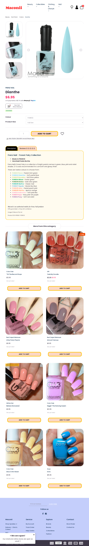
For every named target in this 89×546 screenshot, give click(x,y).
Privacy (16, 544)
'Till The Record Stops (14, 274)
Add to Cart (44, 133)
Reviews (23, 148)
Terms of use (9, 544)
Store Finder (71, 524)
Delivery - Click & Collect (11, 528)
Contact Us (70, 527)
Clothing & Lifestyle (51, 6)
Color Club (9, 271)
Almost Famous (52, 340)
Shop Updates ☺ (11, 524)
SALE (60, 4)
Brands (48, 524)
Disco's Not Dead (12, 472)
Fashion (49, 534)
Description (11, 148)
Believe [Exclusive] (12, 406)
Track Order (30, 527)
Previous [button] (28, 50)
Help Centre (30, 531)
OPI (48, 271)
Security (21, 544)
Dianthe (27, 17)
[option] (55, 50)
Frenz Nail (9, 88)
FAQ (6, 533)
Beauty (30, 4)
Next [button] (80, 50)
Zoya (48, 469)
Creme (21, 17)
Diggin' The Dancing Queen (56, 406)
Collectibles (40, 4)
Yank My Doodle (53, 274)
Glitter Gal (9, 403)
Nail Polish (14, 17)
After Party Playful (13, 340)
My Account (30, 524)
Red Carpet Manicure (13, 337)
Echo (49, 472)
